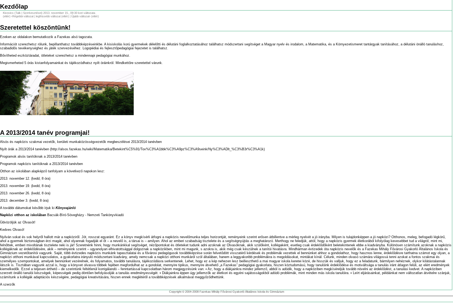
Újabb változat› (80, 16)
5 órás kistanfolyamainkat (43, 63)
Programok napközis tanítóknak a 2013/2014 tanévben (41, 164)
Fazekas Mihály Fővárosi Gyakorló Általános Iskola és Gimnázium (241, 291)
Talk (18, 12)
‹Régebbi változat (22, 16)
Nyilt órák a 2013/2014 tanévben (24, 149)
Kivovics (8, 12)
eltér (6, 16)
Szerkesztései (32, 12)
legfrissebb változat (48, 16)
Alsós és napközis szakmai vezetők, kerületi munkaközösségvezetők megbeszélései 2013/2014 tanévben (81, 142)
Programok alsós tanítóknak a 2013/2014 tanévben (38, 156)
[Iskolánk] (67, 93)
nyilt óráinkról (103, 63)
